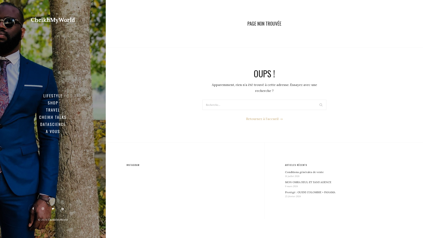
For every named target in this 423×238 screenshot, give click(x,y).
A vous (53, 131)
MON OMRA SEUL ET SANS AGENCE (308, 182)
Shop (53, 103)
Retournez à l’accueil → (264, 119)
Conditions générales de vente (304, 172)
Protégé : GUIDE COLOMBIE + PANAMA (310, 192)
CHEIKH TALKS (53, 117)
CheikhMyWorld (53, 19)
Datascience (53, 124)
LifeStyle (53, 96)
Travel (53, 110)
